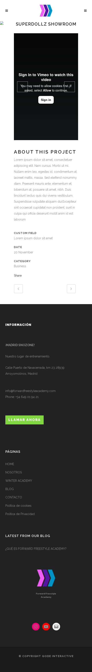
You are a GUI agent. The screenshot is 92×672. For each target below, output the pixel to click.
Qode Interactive (58, 656)
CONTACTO (13, 497)
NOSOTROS (13, 472)
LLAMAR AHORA (24, 420)
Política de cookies (18, 505)
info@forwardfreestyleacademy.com (30, 391)
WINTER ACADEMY (18, 480)
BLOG (9, 489)
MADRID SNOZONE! (20, 345)
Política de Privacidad (20, 514)
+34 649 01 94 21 (27, 397)
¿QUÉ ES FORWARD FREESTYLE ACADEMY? (36, 548)
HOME (9, 464)
